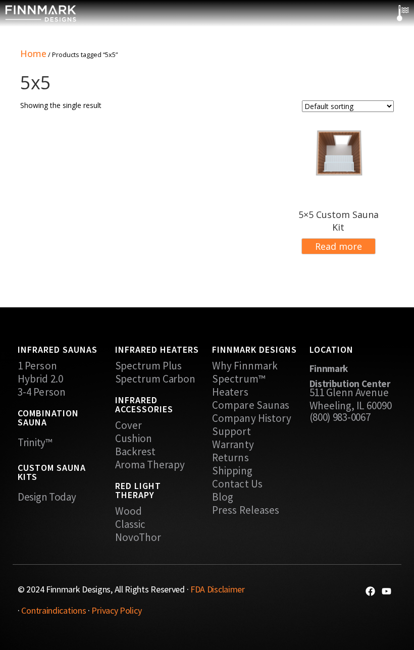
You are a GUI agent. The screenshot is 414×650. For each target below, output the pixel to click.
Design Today (47, 497)
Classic (130, 524)
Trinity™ (35, 442)
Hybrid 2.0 (40, 379)
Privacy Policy (116, 610)
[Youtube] (386, 591)
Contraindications (53, 610)
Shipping (232, 470)
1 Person (37, 365)
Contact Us (237, 484)
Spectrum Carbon (155, 379)
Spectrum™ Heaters (238, 385)
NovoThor (138, 537)
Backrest (135, 451)
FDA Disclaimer (217, 589)
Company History (252, 418)
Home (33, 53)
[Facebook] (370, 591)
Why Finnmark (245, 365)
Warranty (233, 444)
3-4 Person (42, 392)
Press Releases (245, 510)
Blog (222, 497)
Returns (230, 457)
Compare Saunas (250, 405)
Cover (128, 425)
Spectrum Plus (148, 365)
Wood (128, 511)
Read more (338, 246)
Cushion (133, 438)
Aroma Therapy (150, 464)
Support (231, 431)
